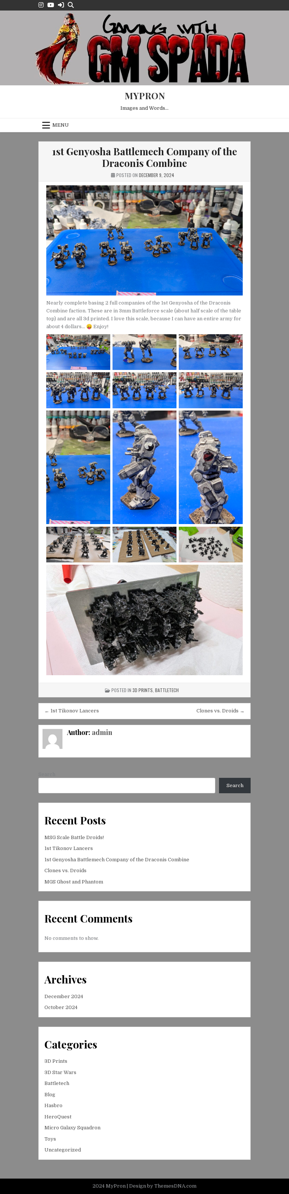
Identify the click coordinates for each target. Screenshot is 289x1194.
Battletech (167, 690)
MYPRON (145, 95)
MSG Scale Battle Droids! (74, 837)
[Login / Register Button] (61, 5)
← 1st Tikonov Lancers (71, 711)
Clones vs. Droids (65, 870)
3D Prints (142, 690)
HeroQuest (57, 1117)
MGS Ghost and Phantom (73, 882)
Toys (50, 1139)
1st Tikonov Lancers (68, 848)
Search (46, 774)
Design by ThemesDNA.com (162, 1186)
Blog (49, 1094)
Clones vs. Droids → (220, 711)
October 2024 (61, 1007)
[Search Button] (71, 5)
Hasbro (53, 1105)
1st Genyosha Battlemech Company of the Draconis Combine (144, 157)
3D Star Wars (60, 1072)
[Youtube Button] (50, 5)
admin (102, 732)
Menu (60, 125)
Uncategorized (62, 1150)
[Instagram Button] (41, 5)
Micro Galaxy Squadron (72, 1127)
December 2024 (63, 996)
